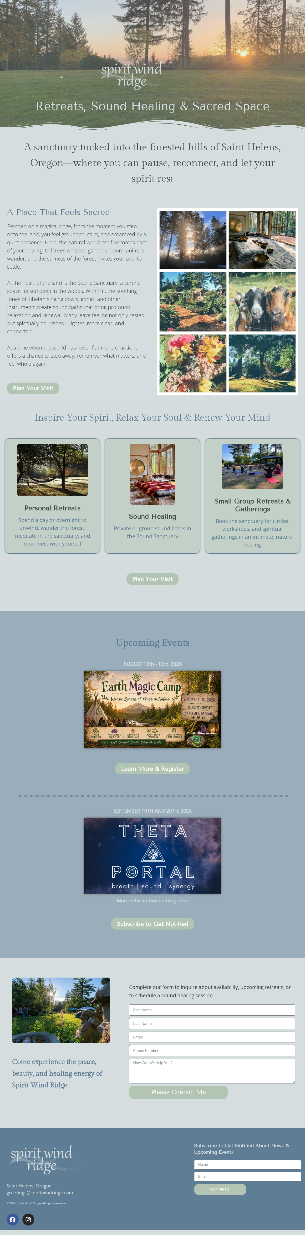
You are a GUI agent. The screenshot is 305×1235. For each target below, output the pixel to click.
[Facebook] (13, 1219)
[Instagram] (28, 1219)
